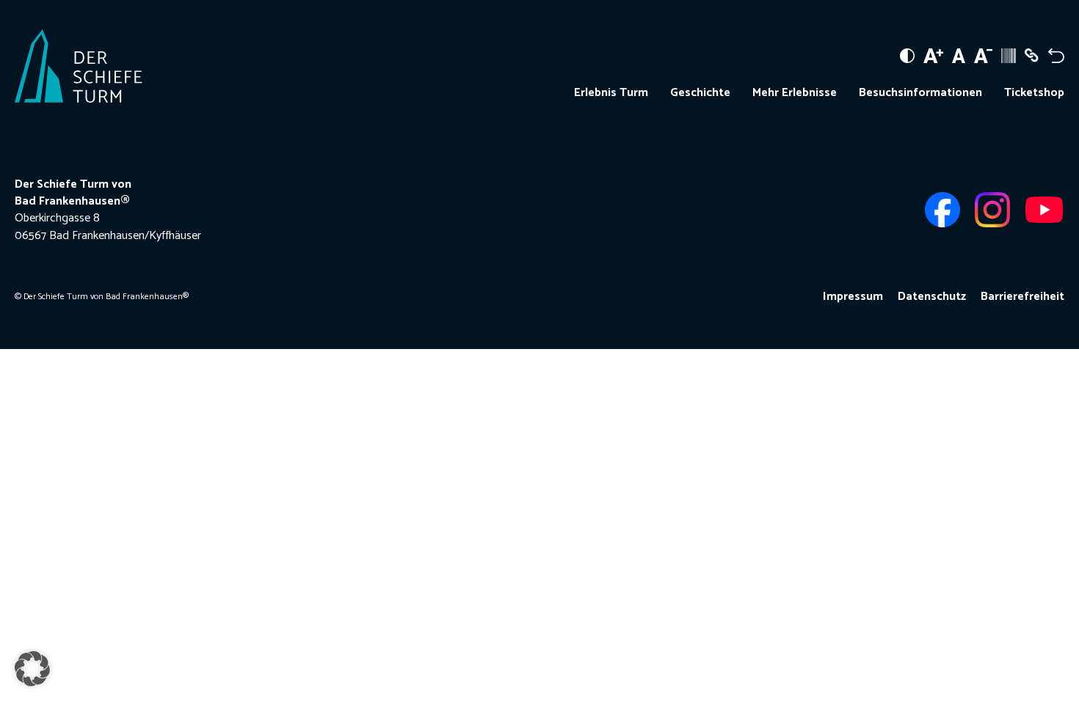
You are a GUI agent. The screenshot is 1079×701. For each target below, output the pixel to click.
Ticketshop (1034, 93)
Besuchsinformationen (920, 93)
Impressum (853, 296)
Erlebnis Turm (611, 93)
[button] (32, 668)
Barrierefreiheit (1022, 296)
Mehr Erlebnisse (794, 93)
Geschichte (700, 93)
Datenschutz (932, 296)
